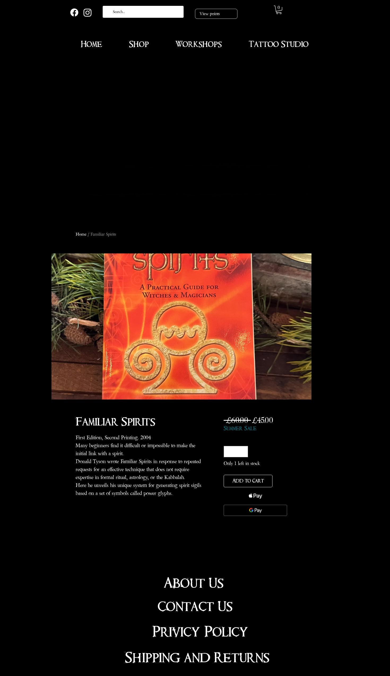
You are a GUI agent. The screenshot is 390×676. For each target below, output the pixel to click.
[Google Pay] (255, 510)
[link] (279, 10)
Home (81, 234)
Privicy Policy (200, 632)
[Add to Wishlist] (281, 481)
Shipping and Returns (197, 657)
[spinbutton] (236, 451)
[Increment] (243, 451)
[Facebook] (74, 12)
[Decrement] (228, 451)
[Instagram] (87, 12)
